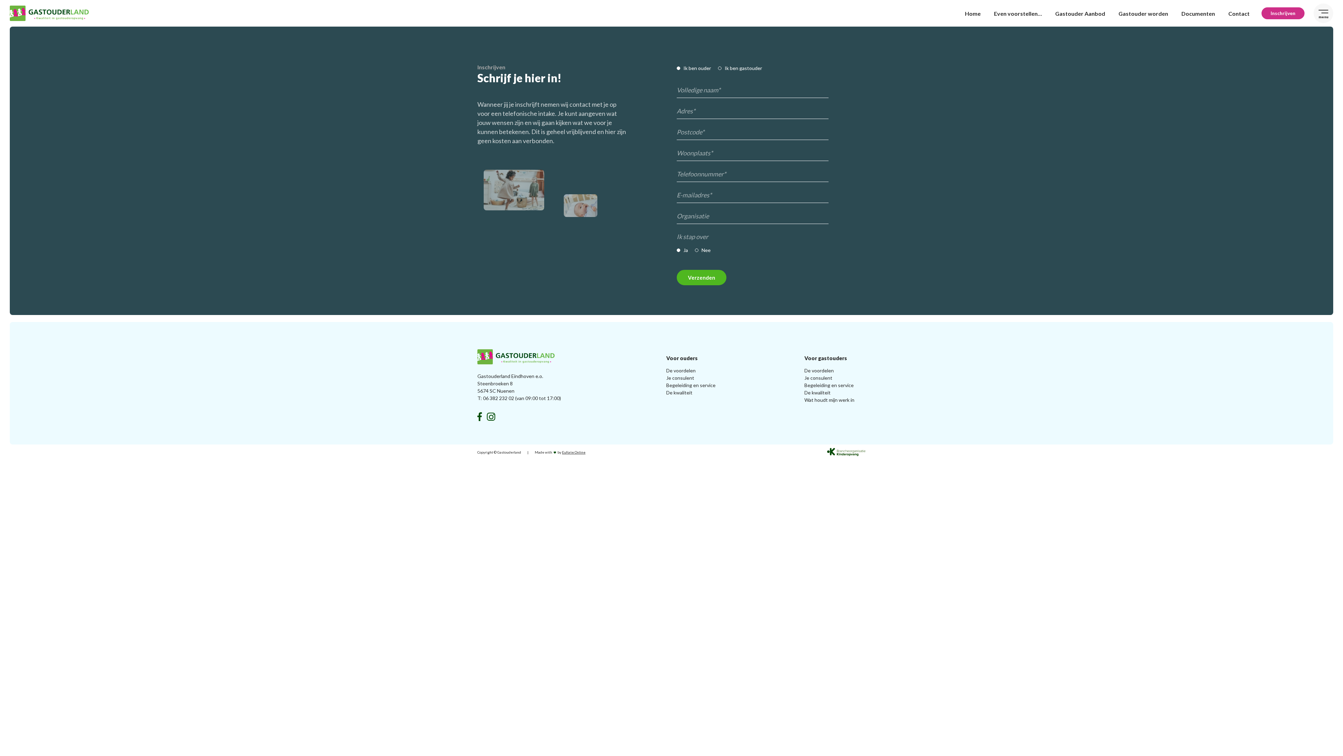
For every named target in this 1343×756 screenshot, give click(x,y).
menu (1323, 17)
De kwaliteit (679, 393)
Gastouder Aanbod (1080, 13)
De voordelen (681, 370)
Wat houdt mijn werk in (829, 400)
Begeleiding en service (691, 385)
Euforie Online (573, 452)
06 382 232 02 (498, 398)
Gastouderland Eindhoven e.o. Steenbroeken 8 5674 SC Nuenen (510, 383)
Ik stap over (692, 236)
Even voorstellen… (1018, 13)
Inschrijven (1283, 13)
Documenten (1198, 13)
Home (973, 13)
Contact (1239, 13)
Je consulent (680, 378)
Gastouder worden (1143, 13)
